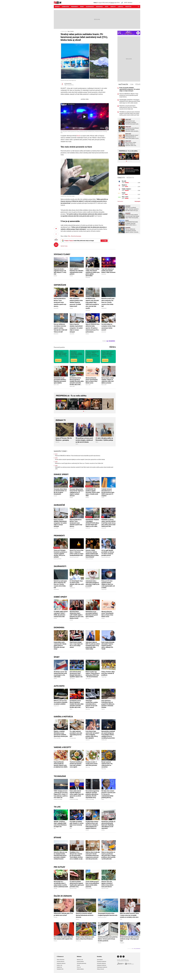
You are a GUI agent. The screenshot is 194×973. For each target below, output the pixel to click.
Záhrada (55, 888)
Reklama (79, 956)
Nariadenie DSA (60, 969)
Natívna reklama (80, 969)
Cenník (78, 965)
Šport (82, 6)
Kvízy (106, 6)
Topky (69, 31)
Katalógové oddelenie (101, 965)
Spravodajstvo (100, 959)
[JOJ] (119, 185)
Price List (79, 967)
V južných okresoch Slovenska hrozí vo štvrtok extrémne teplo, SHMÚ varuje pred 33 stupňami (107, 492)
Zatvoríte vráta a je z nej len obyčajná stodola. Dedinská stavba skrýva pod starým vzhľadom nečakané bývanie (60, 855)
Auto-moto (59, 686)
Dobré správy (60, 597)
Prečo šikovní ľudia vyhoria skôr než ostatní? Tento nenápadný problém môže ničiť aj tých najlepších (92, 734)
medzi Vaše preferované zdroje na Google (79, 240)
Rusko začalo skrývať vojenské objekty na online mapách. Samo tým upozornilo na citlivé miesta (80, 459)
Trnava (102, 497)
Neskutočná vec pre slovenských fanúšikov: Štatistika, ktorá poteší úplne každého (60, 380)
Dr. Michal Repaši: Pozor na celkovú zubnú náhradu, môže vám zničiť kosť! (77, 583)
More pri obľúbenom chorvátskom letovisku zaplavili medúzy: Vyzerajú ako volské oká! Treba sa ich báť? (132, 230)
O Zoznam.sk (60, 956)
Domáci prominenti (57, 558)
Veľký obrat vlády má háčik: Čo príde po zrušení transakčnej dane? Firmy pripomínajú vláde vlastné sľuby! (93, 645)
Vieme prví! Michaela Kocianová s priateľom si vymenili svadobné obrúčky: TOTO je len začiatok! (60, 553)
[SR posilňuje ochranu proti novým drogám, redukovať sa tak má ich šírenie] (85, 430)
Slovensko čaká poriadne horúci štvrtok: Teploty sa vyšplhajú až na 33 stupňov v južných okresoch (76, 492)
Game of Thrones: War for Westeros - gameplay (64, 439)
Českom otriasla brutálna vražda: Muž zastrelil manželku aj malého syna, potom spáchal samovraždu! (93, 272)
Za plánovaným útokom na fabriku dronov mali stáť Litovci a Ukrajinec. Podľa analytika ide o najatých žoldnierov (92, 825)
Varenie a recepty (62, 747)
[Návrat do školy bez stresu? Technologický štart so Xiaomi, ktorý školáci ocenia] (108, 605)
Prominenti (74, 6)
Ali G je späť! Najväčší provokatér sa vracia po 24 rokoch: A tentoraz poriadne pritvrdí (107, 552)
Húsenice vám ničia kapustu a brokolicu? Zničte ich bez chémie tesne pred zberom (107, 884)
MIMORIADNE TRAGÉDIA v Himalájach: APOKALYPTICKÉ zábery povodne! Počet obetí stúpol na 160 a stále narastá (92, 523)
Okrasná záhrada (89, 888)
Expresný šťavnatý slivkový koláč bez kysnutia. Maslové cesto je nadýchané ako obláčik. (61, 764)
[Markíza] (119, 181)
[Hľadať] (138, 6)
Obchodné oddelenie (101, 963)
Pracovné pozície (59, 347)
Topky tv (112, 6)
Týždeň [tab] (137, 84)
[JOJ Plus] (119, 197)
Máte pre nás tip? (100, 969)
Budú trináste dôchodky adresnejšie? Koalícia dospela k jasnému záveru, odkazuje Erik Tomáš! (107, 645)
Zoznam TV (61, 420)
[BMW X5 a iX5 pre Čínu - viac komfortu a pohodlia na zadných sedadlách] (61, 694)
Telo (69, 236)
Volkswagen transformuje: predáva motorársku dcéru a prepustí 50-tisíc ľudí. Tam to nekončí (92, 704)
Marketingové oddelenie (102, 967)
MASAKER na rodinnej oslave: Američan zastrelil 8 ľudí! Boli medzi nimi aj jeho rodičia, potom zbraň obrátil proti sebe (84, 467)
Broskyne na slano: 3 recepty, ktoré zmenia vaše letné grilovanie (91, 763)
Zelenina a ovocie (73, 888)
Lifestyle (120, 6)
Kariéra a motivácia (63, 716)
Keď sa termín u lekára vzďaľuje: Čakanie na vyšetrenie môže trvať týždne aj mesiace (107, 380)
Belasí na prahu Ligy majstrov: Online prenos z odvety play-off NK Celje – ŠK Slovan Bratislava (93, 674)
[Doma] (119, 193)
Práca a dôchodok (57, 738)
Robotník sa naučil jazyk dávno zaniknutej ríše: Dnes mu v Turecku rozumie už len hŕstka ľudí (79, 463)
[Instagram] (121, 956)
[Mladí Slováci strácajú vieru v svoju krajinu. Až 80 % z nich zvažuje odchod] (77, 635)
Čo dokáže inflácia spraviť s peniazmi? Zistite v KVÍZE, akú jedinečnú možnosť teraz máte (61, 614)
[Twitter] (124, 956)
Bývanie (57, 837)
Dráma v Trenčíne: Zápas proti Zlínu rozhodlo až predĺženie (108, 673)
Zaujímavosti (90, 6)
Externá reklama (80, 961)
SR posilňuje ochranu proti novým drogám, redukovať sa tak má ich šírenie (84, 440)
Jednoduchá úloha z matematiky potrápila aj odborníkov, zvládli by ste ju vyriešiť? (92, 583)
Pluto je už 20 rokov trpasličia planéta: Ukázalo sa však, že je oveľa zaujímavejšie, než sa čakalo (108, 584)
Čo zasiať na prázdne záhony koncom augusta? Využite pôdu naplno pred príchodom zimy (77, 884)
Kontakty (99, 956)
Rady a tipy (88, 767)
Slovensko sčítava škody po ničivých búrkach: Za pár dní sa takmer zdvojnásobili (60, 491)
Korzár (78, 135)
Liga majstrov (72, 678)
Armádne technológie (58, 799)
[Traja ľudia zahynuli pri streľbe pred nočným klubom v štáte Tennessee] (108, 262)
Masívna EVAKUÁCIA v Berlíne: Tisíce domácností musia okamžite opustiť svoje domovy (77, 455)
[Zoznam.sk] (121, 964)
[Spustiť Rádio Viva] (128, 31)
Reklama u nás (80, 959)
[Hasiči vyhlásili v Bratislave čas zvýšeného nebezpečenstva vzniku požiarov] (77, 262)
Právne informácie (60, 959)
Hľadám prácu (104, 739)
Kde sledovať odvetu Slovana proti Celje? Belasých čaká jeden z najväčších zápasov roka (76, 674)
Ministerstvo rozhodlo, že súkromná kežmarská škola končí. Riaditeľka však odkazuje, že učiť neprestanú (108, 825)
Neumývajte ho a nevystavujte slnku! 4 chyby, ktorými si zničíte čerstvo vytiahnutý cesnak (61, 884)
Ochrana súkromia (60, 961)
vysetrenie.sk (72, 587)
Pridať (104, 240)
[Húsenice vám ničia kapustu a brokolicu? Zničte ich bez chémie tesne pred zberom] (108, 875)
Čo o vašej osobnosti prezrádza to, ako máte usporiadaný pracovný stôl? (76, 733)
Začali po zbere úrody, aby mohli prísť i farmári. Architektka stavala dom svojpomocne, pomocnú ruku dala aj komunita (93, 855)
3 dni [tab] (131, 84)
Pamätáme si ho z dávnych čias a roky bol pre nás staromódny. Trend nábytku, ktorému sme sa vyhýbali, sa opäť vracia (76, 855)
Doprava (103, 709)
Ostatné (55, 678)
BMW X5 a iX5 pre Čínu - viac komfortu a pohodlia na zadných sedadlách (60, 702)
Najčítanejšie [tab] (123, 84)
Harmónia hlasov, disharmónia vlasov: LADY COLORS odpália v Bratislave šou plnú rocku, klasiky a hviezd (77, 615)
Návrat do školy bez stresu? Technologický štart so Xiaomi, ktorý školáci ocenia (91, 380)
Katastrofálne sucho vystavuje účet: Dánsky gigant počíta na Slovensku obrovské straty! (60, 645)
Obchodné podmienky (81, 963)
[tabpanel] (128, 101)
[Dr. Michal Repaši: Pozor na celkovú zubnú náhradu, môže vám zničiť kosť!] (77, 574)
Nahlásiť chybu (64, 246)
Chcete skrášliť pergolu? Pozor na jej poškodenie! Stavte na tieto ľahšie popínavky (92, 884)
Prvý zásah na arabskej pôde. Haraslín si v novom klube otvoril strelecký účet (77, 824)
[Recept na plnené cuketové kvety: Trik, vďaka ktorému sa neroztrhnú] (108, 755)
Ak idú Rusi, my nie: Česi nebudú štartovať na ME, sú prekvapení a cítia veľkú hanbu (60, 674)
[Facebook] (118, 956)
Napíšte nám (59, 967)
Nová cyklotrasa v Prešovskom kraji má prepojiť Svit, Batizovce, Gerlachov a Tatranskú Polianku (107, 704)
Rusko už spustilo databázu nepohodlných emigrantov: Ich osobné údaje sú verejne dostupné (60, 523)
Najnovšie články (60, 451)
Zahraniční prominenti (74, 557)
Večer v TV (130, 178)
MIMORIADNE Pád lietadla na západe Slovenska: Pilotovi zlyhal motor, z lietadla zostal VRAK (93, 492)
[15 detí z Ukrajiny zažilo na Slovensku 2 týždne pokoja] (105, 430)
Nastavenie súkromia (61, 963)
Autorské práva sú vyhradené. (123, 960)
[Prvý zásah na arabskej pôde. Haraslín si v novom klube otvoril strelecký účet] (77, 815)
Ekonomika (99, 6)
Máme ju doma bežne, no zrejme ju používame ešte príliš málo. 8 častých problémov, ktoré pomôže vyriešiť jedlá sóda (108, 855)
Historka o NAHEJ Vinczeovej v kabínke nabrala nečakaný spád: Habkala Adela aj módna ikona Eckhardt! (92, 553)
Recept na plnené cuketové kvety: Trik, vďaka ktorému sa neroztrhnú (107, 764)
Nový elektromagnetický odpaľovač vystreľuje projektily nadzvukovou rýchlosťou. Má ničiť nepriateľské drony (92, 794)
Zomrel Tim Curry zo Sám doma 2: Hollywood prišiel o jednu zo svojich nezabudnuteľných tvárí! (76, 552)
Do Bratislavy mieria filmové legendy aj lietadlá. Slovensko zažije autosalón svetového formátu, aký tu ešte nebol (77, 704)
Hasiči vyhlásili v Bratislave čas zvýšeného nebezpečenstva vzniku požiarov (76, 271)
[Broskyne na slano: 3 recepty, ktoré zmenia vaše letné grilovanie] (93, 755)
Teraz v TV (121, 178)
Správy (77, 444)
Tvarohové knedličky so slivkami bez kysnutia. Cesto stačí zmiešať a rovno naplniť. (76, 764)
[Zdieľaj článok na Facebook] (56, 234)
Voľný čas (128, 6)
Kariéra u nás (59, 965)
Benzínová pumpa (76, 236)
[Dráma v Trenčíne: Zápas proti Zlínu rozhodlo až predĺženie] (108, 665)
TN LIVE (57, 807)
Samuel (112, 2)
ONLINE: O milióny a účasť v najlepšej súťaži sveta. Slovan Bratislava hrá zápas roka (60, 824)
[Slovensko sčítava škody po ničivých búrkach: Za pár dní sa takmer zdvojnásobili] (61, 482)
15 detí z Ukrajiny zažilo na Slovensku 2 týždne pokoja (104, 439)
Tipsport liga (103, 676)
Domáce (57, 6)
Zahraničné (65, 6)
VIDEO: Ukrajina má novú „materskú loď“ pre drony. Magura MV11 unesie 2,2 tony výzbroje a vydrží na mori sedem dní (61, 794)
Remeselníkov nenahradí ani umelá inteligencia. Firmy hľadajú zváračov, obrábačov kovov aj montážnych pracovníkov (108, 734)
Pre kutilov (59, 867)
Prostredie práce (73, 738)
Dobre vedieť (56, 384)
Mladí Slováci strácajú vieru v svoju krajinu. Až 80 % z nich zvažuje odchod (76, 644)
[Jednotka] (119, 189)
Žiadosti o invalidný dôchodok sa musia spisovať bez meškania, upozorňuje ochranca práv (61, 733)
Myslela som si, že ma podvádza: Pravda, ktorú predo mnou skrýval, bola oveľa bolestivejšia (132, 170)
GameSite (57, 442)
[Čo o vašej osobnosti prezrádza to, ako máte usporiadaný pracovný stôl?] (77, 724)
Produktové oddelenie (101, 961)
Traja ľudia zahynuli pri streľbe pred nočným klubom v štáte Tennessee (108, 270)
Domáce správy (61, 474)
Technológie (60, 776)
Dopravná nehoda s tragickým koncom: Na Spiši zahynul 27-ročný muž (60, 271)
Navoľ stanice (120, 201)
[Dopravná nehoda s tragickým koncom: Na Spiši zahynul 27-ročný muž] (61, 262)
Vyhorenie (88, 739)
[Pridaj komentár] (56, 229)
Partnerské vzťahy (129, 168)
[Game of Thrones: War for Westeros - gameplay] (65, 430)
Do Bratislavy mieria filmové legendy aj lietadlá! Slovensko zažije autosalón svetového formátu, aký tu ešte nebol (77, 381)
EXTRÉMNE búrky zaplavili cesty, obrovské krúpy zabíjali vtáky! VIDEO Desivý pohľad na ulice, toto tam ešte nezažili (132, 216)
